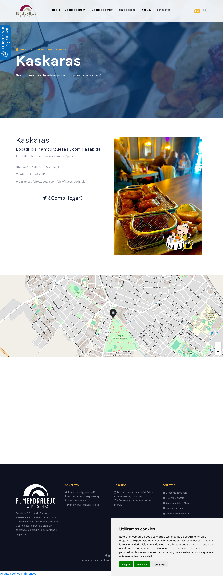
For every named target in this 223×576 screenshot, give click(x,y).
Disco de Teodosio (176, 492)
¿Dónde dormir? (103, 10)
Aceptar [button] (126, 564)
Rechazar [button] (142, 564)
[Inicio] (35, 497)
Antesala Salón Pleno (177, 503)
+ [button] (218, 345)
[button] (197, 11)
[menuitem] (56, 11)
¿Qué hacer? (127, 10)
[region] (111, 316)
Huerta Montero (174, 497)
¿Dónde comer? (75, 10)
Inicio (56, 10)
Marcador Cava (174, 508)
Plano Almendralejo (177, 513)
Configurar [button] (159, 564)
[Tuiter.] (109, 556)
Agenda (147, 10)
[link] (26, 11)
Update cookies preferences (18, 573)
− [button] (218, 352)
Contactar (164, 10)
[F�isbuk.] (106, 556)
